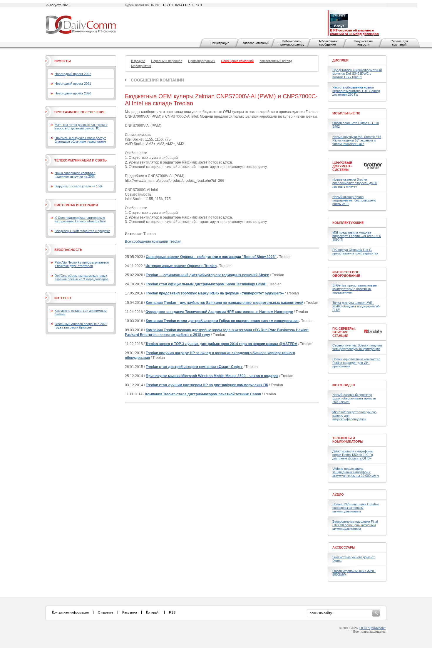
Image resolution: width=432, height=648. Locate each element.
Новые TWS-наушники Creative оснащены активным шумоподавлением (355, 507)
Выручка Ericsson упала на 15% (79, 186)
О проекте (105, 612)
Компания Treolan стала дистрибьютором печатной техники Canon (203, 394)
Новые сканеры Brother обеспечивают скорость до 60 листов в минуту (354, 183)
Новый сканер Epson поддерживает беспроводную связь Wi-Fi (354, 200)
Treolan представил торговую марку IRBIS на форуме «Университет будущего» (215, 293)
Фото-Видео (343, 385)
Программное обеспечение (80, 112)
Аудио (338, 494)
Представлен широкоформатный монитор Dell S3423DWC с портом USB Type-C (357, 73)
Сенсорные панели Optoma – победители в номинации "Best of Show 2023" (211, 257)
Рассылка (129, 612)
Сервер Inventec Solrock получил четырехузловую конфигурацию (357, 347)
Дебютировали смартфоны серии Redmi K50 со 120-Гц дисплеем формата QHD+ (352, 454)
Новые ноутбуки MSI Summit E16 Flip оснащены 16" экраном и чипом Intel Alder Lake (356, 140)
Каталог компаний (255, 43)
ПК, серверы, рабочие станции (344, 332)
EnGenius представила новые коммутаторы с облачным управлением (354, 289)
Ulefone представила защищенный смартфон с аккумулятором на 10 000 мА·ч (355, 472)
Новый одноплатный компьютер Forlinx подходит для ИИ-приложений (356, 362)
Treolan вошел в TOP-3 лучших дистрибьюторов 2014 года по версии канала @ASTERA (221, 344)
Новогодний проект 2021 (73, 83)
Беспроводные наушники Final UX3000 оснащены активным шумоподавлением (355, 525)
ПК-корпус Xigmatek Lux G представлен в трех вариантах (355, 251)
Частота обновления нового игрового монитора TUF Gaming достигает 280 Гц (356, 91)
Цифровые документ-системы (342, 166)
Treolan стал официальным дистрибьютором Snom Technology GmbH (206, 284)
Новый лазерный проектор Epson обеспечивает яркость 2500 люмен (354, 398)
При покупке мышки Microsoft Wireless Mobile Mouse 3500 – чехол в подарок (212, 376)
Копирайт (153, 612)
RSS (172, 612)
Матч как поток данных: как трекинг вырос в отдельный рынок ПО (81, 126)
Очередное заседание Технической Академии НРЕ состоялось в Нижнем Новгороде (219, 312)
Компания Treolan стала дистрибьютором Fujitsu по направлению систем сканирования (222, 321)
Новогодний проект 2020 (73, 93)
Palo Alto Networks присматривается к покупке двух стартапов (82, 264)
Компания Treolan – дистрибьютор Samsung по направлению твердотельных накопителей (224, 303)
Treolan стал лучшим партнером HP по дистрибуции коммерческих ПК (207, 385)
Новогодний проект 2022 (73, 74)
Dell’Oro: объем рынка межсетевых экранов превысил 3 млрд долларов (81, 277)
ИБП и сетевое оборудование (346, 273)
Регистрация (219, 43)
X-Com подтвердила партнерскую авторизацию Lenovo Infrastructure (80, 219)
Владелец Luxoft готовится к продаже (82, 231)
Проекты (62, 61)
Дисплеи (340, 60)
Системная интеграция (76, 205)
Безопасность (68, 249)
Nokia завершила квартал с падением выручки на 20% (75, 174)
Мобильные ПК (346, 113)
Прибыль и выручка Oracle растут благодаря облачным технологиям (80, 139)
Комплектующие (348, 222)
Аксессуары (343, 547)
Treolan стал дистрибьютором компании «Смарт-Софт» (194, 367)
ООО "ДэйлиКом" (372, 628)
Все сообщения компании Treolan (153, 241)
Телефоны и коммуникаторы (347, 439)
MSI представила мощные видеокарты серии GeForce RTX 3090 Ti (356, 236)
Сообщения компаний (157, 80)
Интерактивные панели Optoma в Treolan (181, 266)
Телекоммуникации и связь (80, 160)
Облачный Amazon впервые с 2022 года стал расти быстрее (81, 325)
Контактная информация (70, 612)
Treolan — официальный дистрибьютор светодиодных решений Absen (207, 275)
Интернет (63, 298)
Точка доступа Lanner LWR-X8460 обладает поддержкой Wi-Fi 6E (356, 306)
